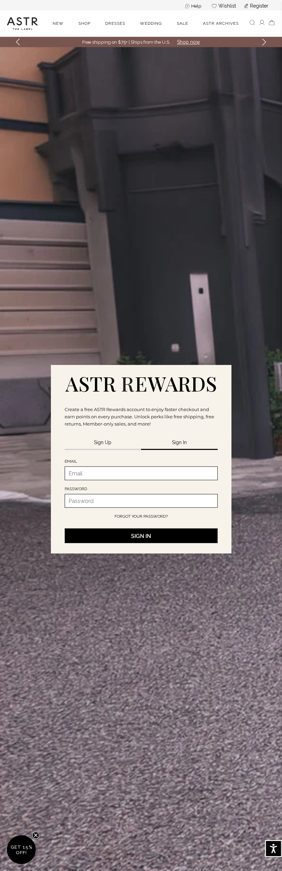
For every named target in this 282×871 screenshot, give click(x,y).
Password (76, 488)
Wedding (151, 23)
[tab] (103, 443)
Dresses (115, 23)
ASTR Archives (221, 23)
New (58, 23)
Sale (182, 23)
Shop (84, 23)
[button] (252, 23)
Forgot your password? (141, 516)
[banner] (141, 23)
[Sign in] (261, 24)
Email (71, 461)
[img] (141, 383)
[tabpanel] (141, 500)
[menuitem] (193, 6)
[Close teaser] (35, 835)
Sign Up (187, 42)
